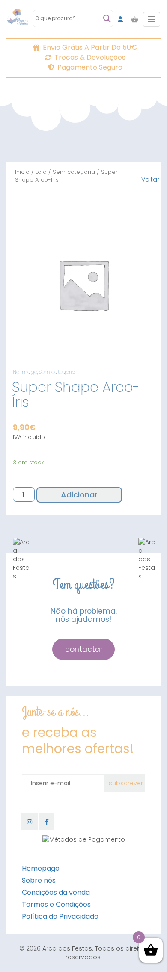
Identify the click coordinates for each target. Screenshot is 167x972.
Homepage (41, 868)
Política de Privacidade (60, 916)
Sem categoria (74, 172)
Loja (41, 172)
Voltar (150, 179)
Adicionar (79, 494)
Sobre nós (39, 880)
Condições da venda (56, 892)
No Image (25, 371)
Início (22, 172)
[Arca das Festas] (17, 19)
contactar (84, 649)
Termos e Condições (56, 904)
